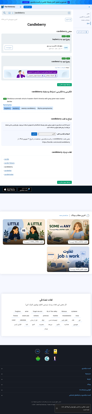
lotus (77, 316)
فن (79, 320)
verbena (36, 316)
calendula (23, 320)
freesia (15, 316)
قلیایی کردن (17, 324)
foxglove (18, 311)
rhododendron (66, 316)
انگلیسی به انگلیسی (84, 17)
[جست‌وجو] (4, 13)
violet (13, 320)
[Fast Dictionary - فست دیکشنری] (8, 7)
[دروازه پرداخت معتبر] (55, 351)
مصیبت (41, 324)
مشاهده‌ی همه (63, 215)
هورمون (75, 324)
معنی (88, 14)
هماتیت (66, 324)
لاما (27, 324)
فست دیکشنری (40, 402)
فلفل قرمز (64, 320)
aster (26, 311)
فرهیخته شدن (53, 320)
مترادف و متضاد (85, 20)
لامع (33, 324)
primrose (46, 316)
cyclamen (74, 311)
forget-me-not (37, 311)
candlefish (8, 170)
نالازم (58, 324)
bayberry (7, 108)
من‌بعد (50, 324)
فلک (73, 320)
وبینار (46, 329)
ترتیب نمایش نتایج (81, 32)
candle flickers (9, 163)
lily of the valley (52, 311)
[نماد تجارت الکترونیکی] (46, 351)
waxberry (16, 108)
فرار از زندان (33, 320)
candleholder (8, 174)
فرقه (43, 320)
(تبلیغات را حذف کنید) (60, 68)
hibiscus (64, 311)
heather (55, 316)
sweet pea (25, 316)
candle (6, 159)
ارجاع (88, 23)
